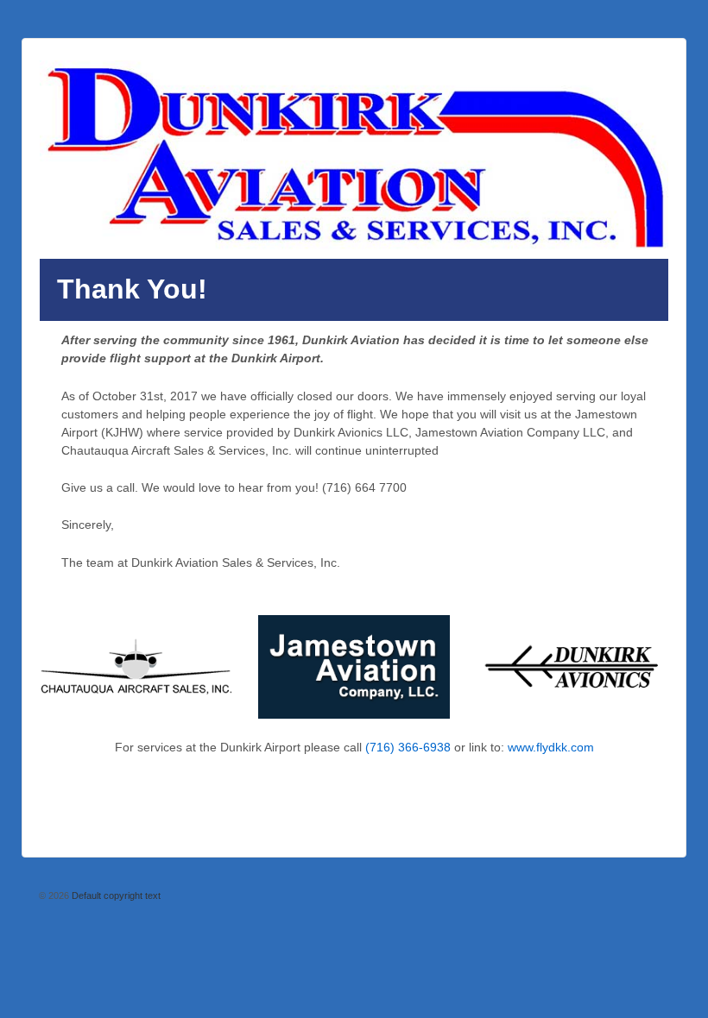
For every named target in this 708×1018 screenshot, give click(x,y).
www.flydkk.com (551, 747)
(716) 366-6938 (408, 747)
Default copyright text (115, 895)
